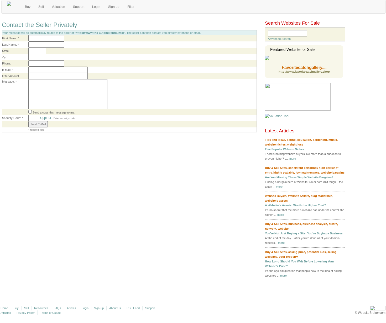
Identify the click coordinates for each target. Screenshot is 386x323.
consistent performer (302, 167)
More (336, 285)
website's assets (276, 200)
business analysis (314, 223)
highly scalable (283, 172)
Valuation (58, 7)
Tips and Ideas (275, 139)
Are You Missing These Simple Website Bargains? (299, 177)
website (283, 228)
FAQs (57, 308)
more (292, 158)
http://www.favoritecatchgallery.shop (304, 71)
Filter (130, 7)
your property (288, 256)
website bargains (333, 172)
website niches (275, 144)
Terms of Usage (50, 312)
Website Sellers (298, 195)
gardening (320, 139)
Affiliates (6, 312)
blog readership (321, 195)
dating (291, 139)
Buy (27, 7)
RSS (343, 131)
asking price (296, 252)
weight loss (295, 144)
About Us (115, 308)
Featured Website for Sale (292, 49)
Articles (71, 308)
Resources (41, 308)
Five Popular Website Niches (284, 149)
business (294, 223)
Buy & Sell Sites (276, 167)
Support (78, 7)
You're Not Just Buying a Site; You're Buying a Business (304, 233)
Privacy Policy (26, 312)
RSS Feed (133, 308)
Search (318, 32)
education (304, 139)
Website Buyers (275, 195)
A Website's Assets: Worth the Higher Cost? (295, 205)
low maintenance (307, 172)
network (270, 228)
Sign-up (113, 7)
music (332, 139)
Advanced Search (279, 38)
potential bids (316, 252)
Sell (41, 7)
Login (96, 7)
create (333, 223)
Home (4, 308)
